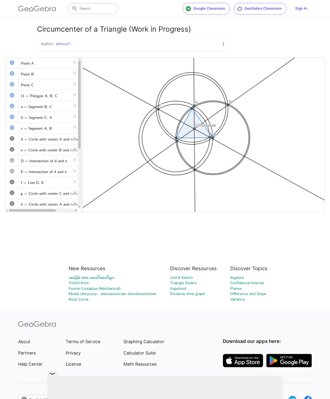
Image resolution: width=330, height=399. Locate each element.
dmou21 (63, 43)
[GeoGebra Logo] (37, 9)
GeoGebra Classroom (263, 8)
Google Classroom (209, 8)
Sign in (301, 8)
